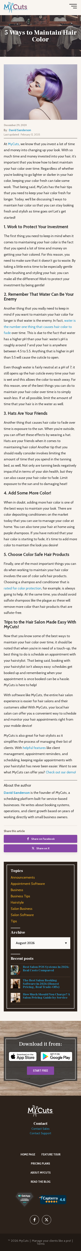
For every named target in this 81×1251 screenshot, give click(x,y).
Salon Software (22, 915)
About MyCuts (41, 1172)
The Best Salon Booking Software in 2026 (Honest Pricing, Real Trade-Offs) (41, 984)
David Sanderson (20, 130)
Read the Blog (40, 1181)
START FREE (40, 1070)
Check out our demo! (61, 772)
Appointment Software (28, 884)
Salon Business (21, 909)
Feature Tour (50, 1154)
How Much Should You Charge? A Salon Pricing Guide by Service (46, 996)
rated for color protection (22, 588)
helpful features (34, 748)
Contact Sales (40, 1128)
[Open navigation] (73, 7)
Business (17, 890)
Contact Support (40, 1133)
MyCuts (13, 144)
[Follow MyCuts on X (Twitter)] (46, 1220)
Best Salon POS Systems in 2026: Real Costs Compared (46, 968)
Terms (41, 1244)
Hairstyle (17, 902)
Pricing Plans (40, 1163)
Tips (14, 921)
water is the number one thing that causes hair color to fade (40, 326)
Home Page (28, 1154)
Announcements (23, 877)
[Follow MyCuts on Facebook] (34, 1220)
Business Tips (20, 896)
